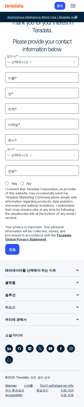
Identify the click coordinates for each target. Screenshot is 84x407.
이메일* (14, 125)
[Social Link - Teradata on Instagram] (71, 348)
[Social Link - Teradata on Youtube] (50, 348)
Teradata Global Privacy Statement (38, 237)
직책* (12, 109)
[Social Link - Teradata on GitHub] (19, 348)
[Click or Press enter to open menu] (73, 6)
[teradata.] (14, 5)
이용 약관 (67, 390)
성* (10, 93)
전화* (12, 171)
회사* (12, 140)
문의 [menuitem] (60, 6)
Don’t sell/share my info (57, 385)
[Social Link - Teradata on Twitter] (40, 348)
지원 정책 (67, 395)
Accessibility (14, 395)
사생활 (28, 385)
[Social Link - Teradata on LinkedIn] (9, 348)
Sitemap (11, 385)
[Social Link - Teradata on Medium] (30, 348)
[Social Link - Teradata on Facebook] (61, 348)
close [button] (76, 17)
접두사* (12, 56)
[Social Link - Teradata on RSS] (9, 360)
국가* (11, 149)
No (28, 183)
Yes (14, 183)
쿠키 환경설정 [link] (14, 390)
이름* (12, 78)
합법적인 (42, 390)
